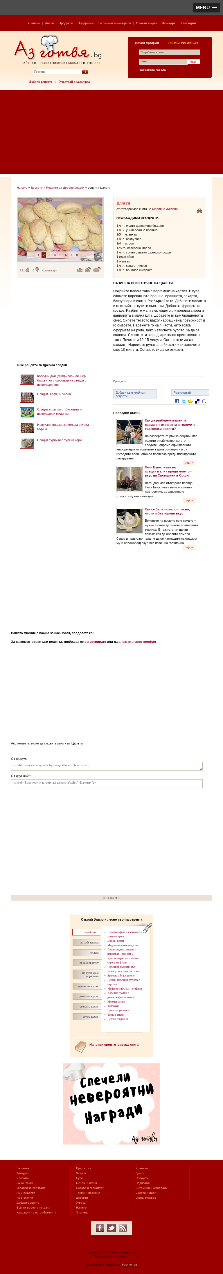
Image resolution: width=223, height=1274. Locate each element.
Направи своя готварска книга (114, 1044)
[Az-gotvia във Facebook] (100, 1228)
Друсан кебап (115, 940)
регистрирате (95, 641)
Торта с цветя (115, 1014)
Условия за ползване (31, 1187)
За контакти (25, 1182)
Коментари (49, 270)
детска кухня (90, 1016)
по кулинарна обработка (90, 974)
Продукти (66, 23)
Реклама (23, 1178)
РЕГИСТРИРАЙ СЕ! (183, 43)
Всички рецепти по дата (33, 1207)
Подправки (85, 23)
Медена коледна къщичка (122, 945)
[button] (206, 7)
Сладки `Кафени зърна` (54, 394)
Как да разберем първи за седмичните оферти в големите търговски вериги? (170, 424)
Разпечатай (182, 392)
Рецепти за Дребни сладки (65, 187)
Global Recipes (146, 1197)
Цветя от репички (118, 1010)
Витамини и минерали (114, 23)
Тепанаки (112, 1005)
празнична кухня (88, 986)
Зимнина (82, 1212)
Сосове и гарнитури (90, 1187)
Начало (22, 187)
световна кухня (89, 1006)
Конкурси (23, 1173)
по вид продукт (89, 962)
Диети (49, 23)
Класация (188, 23)
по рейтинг (90, 932)
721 (22, 270)
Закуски (81, 1173)
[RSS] (123, 1228)
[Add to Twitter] (184, 405)
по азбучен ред (89, 942)
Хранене (34, 23)
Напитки (81, 1207)
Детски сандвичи (117, 1019)
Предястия (83, 1168)
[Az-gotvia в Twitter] (111, 1228)
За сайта (23, 1168)
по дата (94, 952)
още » (189, 462)
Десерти (37, 187)
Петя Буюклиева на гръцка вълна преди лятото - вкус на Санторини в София (168, 471)
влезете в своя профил (137, 641)
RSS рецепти (26, 1192)
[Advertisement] (111, 133)
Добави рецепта (40, 81)
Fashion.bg (129, 1264)
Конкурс (169, 23)
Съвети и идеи (146, 23)
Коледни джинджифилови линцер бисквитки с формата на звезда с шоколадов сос (62, 380)
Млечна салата (116, 1001)
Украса (81, 1202)
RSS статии (25, 1197)
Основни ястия (86, 1182)
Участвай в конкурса (74, 81)
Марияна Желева (165, 209)
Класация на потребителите (37, 1212)
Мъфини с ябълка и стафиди (124, 988)
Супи (79, 1178)
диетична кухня (89, 996)
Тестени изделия (88, 1192)
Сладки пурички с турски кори (59, 440)
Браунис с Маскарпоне (120, 975)
